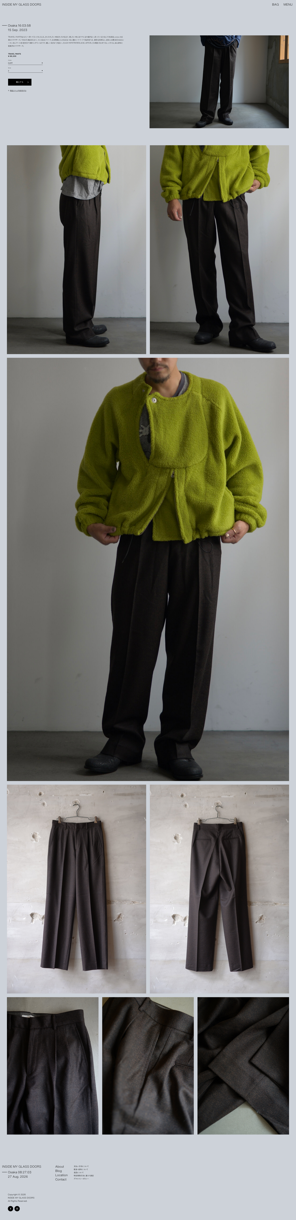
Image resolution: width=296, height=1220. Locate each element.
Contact (60, 1179)
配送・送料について (81, 1169)
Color (10, 60)
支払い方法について (81, 1166)
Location (61, 1175)
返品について (79, 1172)
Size (9, 68)
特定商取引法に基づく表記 (84, 1175)
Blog (58, 1170)
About (59, 1166)
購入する (19, 82)
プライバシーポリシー (81, 1178)
